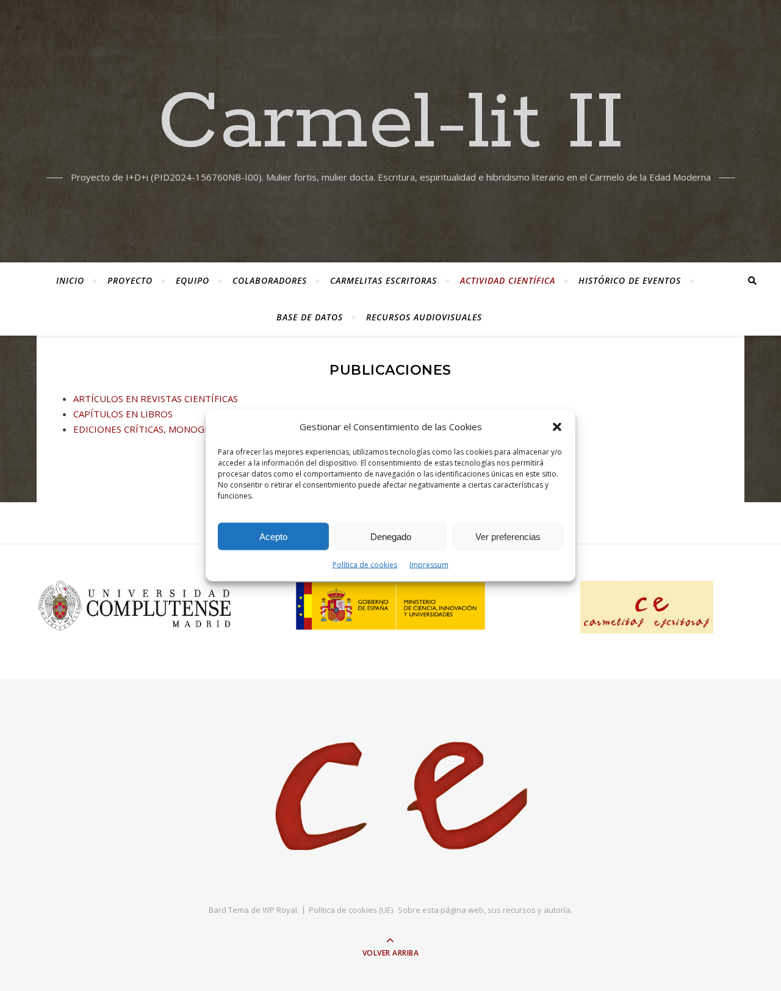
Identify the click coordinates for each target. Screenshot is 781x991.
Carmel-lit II (390, 124)
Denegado (390, 536)
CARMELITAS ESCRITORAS (383, 280)
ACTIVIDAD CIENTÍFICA (507, 280)
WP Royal (279, 909)
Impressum (428, 565)
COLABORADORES (269, 280)
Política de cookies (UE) (351, 909)
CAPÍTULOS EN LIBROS (123, 414)
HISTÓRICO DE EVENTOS (629, 280)
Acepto (273, 536)
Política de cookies (365, 565)
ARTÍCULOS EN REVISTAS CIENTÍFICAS (155, 398)
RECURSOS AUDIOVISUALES (424, 317)
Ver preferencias (508, 536)
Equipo (192, 280)
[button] (557, 426)
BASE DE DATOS (309, 317)
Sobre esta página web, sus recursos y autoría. (485, 909)
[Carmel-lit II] (391, 797)
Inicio (70, 280)
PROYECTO (130, 280)
